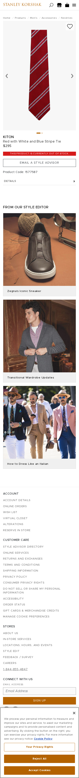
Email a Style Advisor (39, 162)
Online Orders (15, 506)
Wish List (10, 512)
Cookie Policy (43, 739)
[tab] (38, 133)
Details (10, 181)
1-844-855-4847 (15, 669)
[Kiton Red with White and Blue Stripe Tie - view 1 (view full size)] (39, 75)
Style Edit (11, 651)
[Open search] (51, 5)
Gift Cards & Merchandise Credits (31, 610)
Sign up (39, 700)
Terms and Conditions (21, 565)
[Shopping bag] (67, 5)
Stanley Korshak (22, 5)
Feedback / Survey (18, 657)
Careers (9, 663)
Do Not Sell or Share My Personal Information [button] (32, 591)
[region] (39, 742)
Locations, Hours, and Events (27, 645)
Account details (16, 500)
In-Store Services (17, 639)
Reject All (39, 758)
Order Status (14, 604)
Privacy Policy (15, 577)
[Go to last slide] (7, 75)
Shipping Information (20, 570)
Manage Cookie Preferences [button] (26, 616)
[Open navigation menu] (74, 5)
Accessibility (13, 599)
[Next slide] (72, 75)
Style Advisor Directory (23, 547)
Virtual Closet (15, 518)
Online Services (16, 553)
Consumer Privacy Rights (23, 582)
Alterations (13, 524)
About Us (10, 633)
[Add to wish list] (70, 26)
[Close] (74, 713)
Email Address (13, 684)
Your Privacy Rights (39, 747)
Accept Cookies (40, 770)
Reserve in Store (17, 530)
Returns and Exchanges (23, 559)
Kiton (8, 137)
